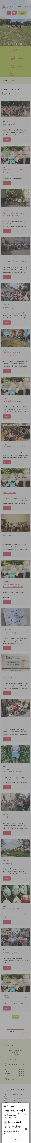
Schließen (15, 1139)
